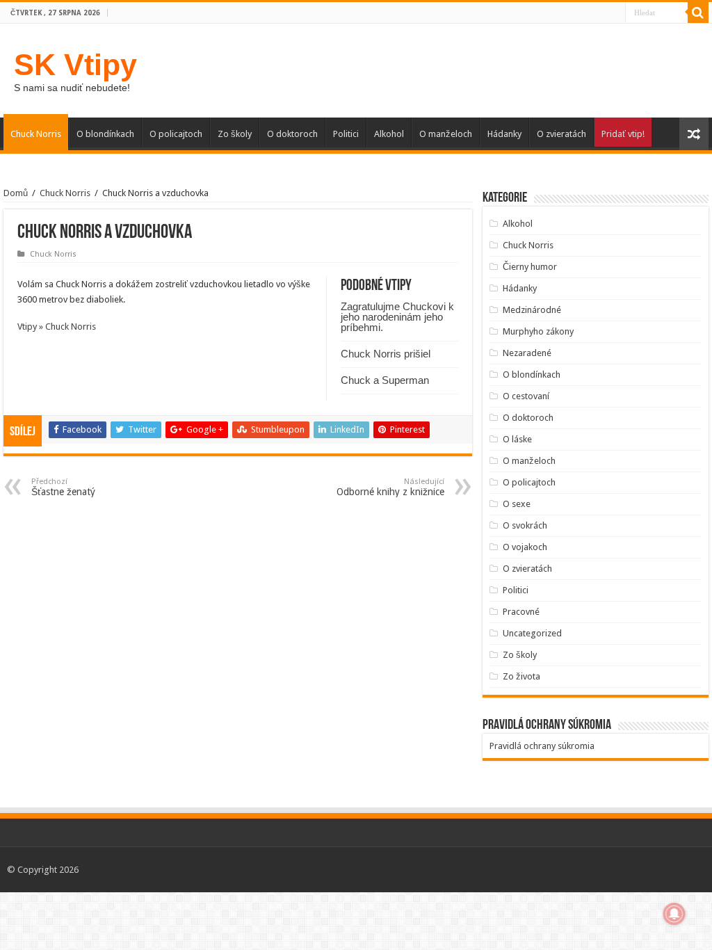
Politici (346, 134)
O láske (517, 439)
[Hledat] (698, 12)
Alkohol (389, 134)
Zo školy (235, 134)
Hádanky (504, 134)
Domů (15, 193)
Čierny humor (530, 266)
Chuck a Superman (385, 380)
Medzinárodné (532, 310)
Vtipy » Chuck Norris (56, 326)
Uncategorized (532, 633)
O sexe (517, 504)
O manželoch (445, 134)
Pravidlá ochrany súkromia (542, 746)
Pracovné (521, 611)
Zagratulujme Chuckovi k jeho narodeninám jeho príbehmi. (397, 316)
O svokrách (525, 525)
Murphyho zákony (538, 331)
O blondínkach (105, 134)
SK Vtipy (75, 64)
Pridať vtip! (623, 134)
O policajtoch (175, 134)
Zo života (521, 676)
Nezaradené (527, 353)
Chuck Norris (35, 134)
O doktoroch (292, 134)
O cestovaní (526, 396)
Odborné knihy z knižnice (390, 487)
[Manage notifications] (674, 914)
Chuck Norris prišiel (385, 354)
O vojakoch (525, 547)
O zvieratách (561, 134)
